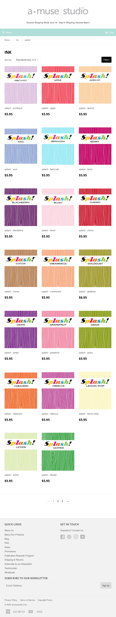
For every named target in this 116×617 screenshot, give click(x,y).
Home (7, 39)
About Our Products (14, 534)
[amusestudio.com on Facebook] (62, 537)
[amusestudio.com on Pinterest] (69, 537)
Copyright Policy (45, 600)
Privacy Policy (11, 600)
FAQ (7, 542)
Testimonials (11, 568)
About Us (9, 530)
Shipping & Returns (14, 559)
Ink (17, 39)
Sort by (8, 59)
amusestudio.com (19, 604)
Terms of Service (27, 600)
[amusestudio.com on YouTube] (82, 537)
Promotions (10, 551)
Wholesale (10, 572)
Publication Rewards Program (19, 555)
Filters (106, 59)
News (7, 547)
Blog (7, 538)
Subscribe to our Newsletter (18, 563)
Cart (111, 32)
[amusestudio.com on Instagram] (76, 537)
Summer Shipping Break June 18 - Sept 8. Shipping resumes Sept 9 (58, 22)
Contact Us (77, 530)
